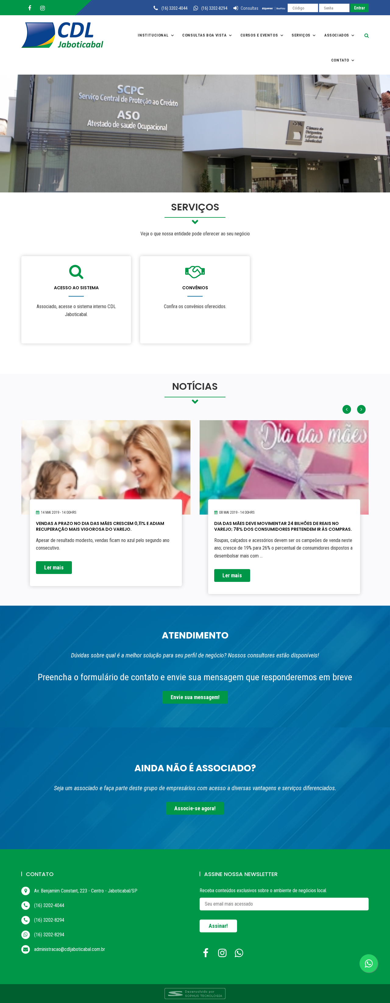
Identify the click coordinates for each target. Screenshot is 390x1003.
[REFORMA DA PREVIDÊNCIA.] (284, 480)
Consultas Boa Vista (204, 35)
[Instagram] (42, 8)
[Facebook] (29, 8)
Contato (340, 60)
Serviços (301, 35)
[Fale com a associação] (369, 963)
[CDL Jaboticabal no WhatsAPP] (240, 955)
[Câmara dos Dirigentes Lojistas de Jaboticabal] (65, 35)
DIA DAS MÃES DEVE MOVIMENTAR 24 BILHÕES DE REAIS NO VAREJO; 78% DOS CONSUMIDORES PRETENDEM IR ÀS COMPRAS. (105, 526)
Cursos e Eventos (259, 35)
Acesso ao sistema (76, 288)
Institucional (153, 35)
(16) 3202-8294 (214, 8)
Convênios (195, 288)
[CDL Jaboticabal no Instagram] (223, 955)
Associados (336, 35)
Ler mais (54, 575)
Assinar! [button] (218, 926)
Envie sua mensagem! (195, 697)
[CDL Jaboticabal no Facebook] (207, 955)
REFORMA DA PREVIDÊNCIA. (243, 523)
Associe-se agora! (195, 808)
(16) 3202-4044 (174, 8)
